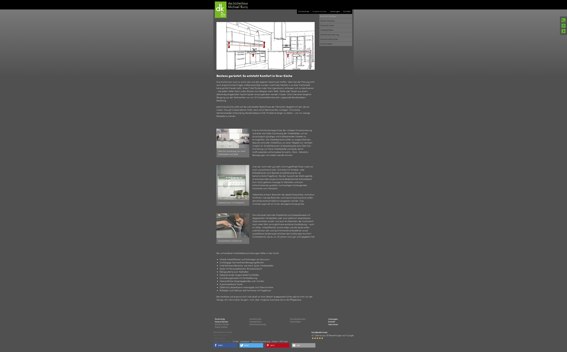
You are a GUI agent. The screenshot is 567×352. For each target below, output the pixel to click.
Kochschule (220, 319)
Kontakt (331, 321)
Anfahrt (275, 341)
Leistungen (333, 319)
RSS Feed (283, 341)
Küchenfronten (255, 319)
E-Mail (236, 341)
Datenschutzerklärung (260, 341)
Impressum (333, 324)
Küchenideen (295, 321)
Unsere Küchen (221, 321)
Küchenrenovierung (257, 324)
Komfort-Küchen (222, 324)
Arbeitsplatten (255, 321)
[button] (225, 345)
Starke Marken (221, 327)
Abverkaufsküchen (298, 319)
